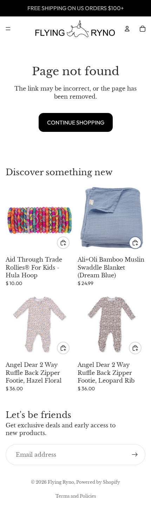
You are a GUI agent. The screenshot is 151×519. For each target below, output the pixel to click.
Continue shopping (75, 122)
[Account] (127, 28)
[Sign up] (134, 454)
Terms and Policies (75, 496)
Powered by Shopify (98, 482)
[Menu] (8, 29)
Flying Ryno (61, 482)
